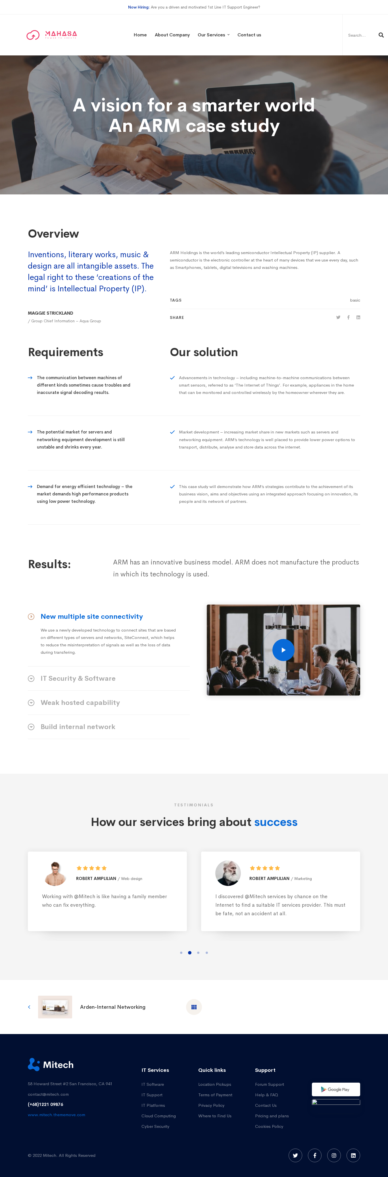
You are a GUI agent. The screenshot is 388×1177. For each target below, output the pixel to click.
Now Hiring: (139, 7)
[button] (181, 953)
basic (355, 300)
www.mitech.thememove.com (56, 1114)
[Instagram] (334, 1155)
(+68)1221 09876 (45, 1104)
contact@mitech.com (48, 1094)
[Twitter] (338, 317)
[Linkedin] (358, 317)
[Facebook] (348, 317)
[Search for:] (365, 35)
